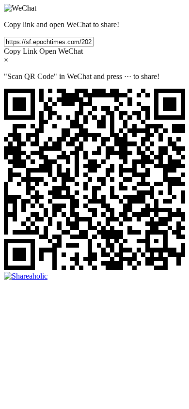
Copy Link (20, 51)
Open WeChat (61, 51)
